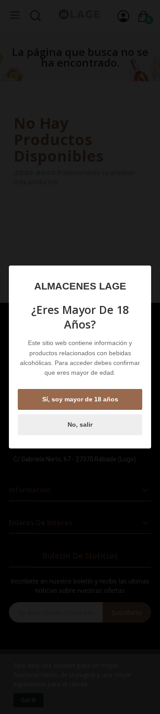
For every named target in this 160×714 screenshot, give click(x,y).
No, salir (80, 424)
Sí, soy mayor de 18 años (80, 399)
